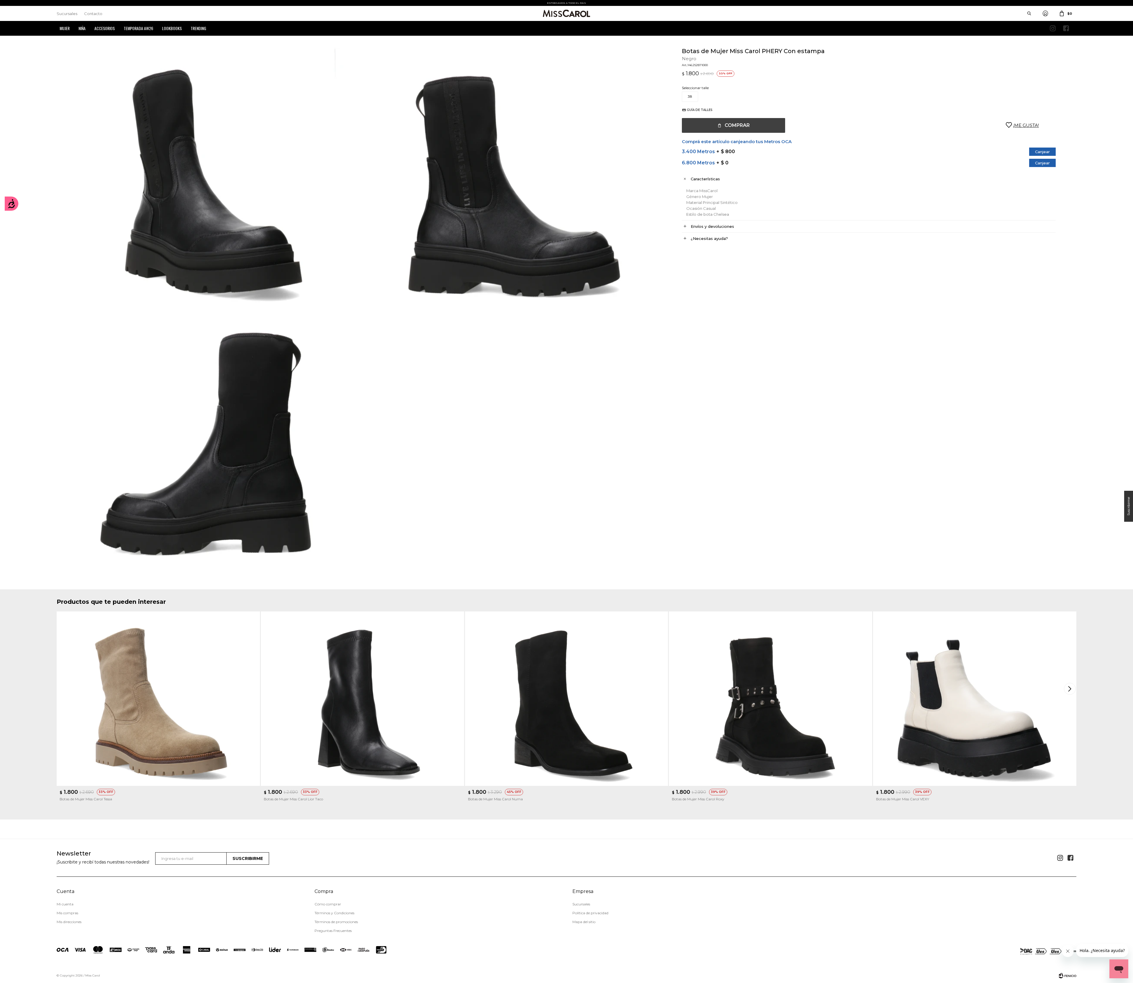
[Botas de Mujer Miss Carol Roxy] (770, 698)
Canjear (1042, 151)
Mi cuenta (65, 904)
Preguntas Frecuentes (333, 930)
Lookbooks (172, 28)
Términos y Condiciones (334, 913)
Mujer (65, 28)
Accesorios (104, 28)
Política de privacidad (590, 913)
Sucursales (67, 13)
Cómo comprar (328, 904)
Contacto (93, 13)
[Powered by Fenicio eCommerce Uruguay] (1067, 975)
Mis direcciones (69, 922)
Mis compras (67, 913)
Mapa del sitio (583, 922)
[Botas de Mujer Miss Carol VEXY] (974, 698)
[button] (1070, 688)
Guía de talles (700, 110)
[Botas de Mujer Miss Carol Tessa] (158, 698)
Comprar (737, 125)
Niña (82, 28)
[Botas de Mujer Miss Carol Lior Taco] (362, 698)
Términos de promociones (336, 922)
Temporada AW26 (138, 28)
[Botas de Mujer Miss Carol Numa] (566, 698)
